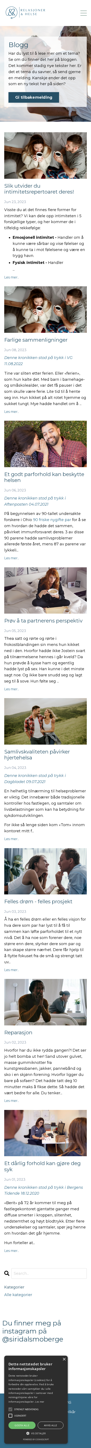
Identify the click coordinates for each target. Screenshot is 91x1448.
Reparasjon (18, 1033)
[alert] (36, 1400)
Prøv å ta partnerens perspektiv (43, 621)
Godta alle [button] (22, 1425)
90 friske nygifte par (52, 519)
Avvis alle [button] (50, 1425)
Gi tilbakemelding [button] (33, 97)
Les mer (39, 1401)
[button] (35, 1433)
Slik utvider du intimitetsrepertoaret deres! (39, 189)
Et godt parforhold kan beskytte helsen (44, 477)
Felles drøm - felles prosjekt (38, 902)
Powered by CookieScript (36, 1439)
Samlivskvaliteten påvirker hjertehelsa (37, 755)
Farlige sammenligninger (36, 340)
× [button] (64, 1359)
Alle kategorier (18, 1294)
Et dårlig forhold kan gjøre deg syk (42, 1166)
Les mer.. (11, 277)
